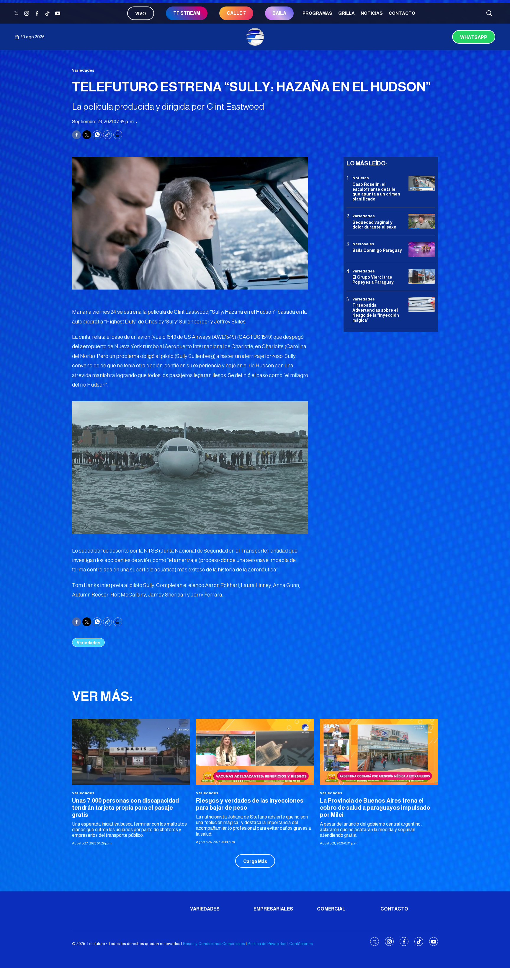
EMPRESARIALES (273, 908)
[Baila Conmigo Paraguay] (421, 249)
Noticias (372, 13)
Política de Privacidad (267, 943)
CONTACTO (402, 13)
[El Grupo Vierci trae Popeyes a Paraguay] (421, 276)
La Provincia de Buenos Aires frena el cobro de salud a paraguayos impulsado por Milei (375, 807)
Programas (317, 13)
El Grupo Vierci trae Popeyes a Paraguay (373, 280)
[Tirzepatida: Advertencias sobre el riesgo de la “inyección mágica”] (421, 304)
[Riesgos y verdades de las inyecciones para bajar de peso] (255, 752)
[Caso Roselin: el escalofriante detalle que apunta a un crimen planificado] (421, 183)
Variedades (83, 70)
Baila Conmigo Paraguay (377, 250)
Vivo (140, 13)
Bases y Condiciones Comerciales (214, 943)
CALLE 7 (236, 13)
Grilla (346, 13)
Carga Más (255, 861)
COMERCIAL (331, 908)
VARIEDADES (205, 908)
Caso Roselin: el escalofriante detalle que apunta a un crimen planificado (376, 191)
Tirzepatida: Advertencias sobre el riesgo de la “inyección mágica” (375, 312)
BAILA (279, 13)
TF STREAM (186, 13)
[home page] (255, 37)
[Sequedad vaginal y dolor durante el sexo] (421, 221)
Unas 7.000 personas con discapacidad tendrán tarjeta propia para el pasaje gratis (125, 807)
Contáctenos (301, 943)
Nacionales (363, 244)
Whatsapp (473, 37)
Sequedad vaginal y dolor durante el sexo (374, 224)
